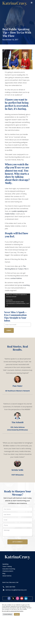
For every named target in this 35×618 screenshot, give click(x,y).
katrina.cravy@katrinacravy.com (16, 590)
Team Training (7, 566)
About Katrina (6, 576)
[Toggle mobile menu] (32, 2)
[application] (17, 300)
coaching (26, 285)
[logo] (17, 556)
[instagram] (17, 598)
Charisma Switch (7, 571)
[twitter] (13, 598)
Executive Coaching (8, 569)
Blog (3, 573)
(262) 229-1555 (10, 587)
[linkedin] (26, 598)
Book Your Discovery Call (10, 582)
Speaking (5, 564)
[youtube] (21, 598)
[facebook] (9, 598)
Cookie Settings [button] (7, 614)
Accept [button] (17, 614)
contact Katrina (16, 278)
